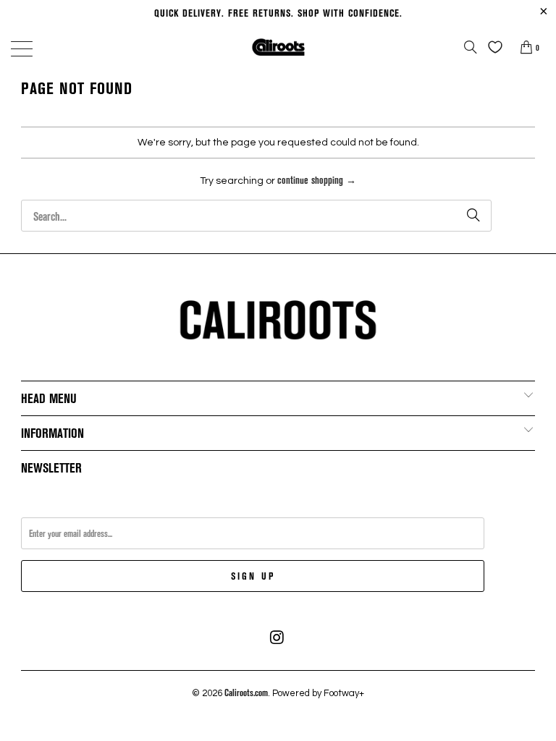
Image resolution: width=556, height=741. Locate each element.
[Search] (470, 47)
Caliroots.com (246, 692)
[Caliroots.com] (278, 46)
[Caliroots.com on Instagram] (277, 637)
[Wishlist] (491, 47)
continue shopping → (316, 180)
